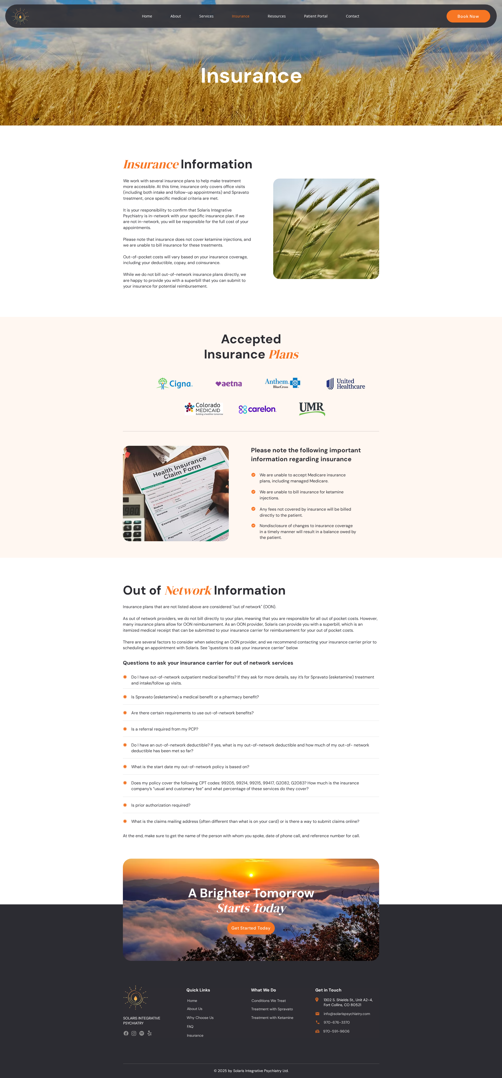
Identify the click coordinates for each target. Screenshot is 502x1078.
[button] (175, 16)
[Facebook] (126, 1033)
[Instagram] (134, 1033)
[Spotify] (142, 1033)
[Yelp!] (149, 1033)
